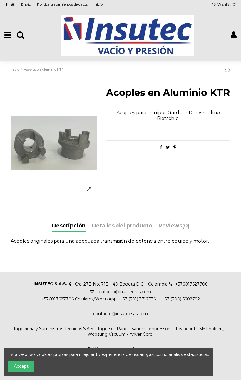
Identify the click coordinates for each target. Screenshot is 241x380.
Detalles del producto (122, 226)
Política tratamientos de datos (62, 4)
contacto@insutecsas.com (123, 291)
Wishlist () (227, 4)
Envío (26, 4)
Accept (21, 366)
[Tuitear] (168, 147)
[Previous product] (226, 70)
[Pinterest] (174, 147)
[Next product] (229, 70)
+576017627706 (191, 284)
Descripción (69, 226)
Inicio (98, 4)
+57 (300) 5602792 (181, 299)
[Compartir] (161, 147)
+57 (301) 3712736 (137, 299)
